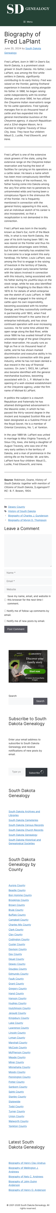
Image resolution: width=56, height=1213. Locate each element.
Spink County (16, 1091)
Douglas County (18, 968)
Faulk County (16, 978)
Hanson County (17, 998)
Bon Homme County (20, 895)
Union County (16, 1116)
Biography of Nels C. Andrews (26, 1176)
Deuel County (16, 959)
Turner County (17, 1111)
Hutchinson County (20, 1008)
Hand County (16, 993)
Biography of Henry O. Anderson (27, 1190)
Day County (15, 954)
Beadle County (17, 890)
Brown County (17, 905)
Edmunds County (18, 973)
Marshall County (18, 1042)
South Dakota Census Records (26, 825)
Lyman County (17, 1037)
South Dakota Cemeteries (23, 820)
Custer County (17, 944)
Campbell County (18, 919)
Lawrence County (19, 1027)
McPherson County (19, 1052)
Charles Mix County (20, 924)
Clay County (16, 934)
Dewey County (16, 506)
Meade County (17, 1057)
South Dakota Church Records (26, 830)
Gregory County (18, 988)
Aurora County (17, 885)
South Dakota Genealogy (23, 834)
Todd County (16, 1106)
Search (13, 695)
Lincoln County (17, 1032)
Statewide (14, 1101)
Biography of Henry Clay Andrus (27, 1163)
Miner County (16, 1062)
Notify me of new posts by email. (26, 621)
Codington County (19, 939)
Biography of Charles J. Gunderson (28, 515)
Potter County (17, 1081)
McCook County (18, 1047)
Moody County (17, 1072)
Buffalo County (17, 914)
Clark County (16, 929)
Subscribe (34, 772)
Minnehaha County (19, 1067)
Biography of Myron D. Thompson (27, 520)
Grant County (16, 983)
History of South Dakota (22, 511)
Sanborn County (18, 1086)
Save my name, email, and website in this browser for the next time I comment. (29, 600)
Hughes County (17, 1003)
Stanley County (17, 1096)
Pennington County (20, 1077)
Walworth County (18, 1121)
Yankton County (18, 1126)
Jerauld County (17, 1013)
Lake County (16, 1023)
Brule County (16, 909)
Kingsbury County (19, 1018)
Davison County (18, 949)
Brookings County (19, 900)
